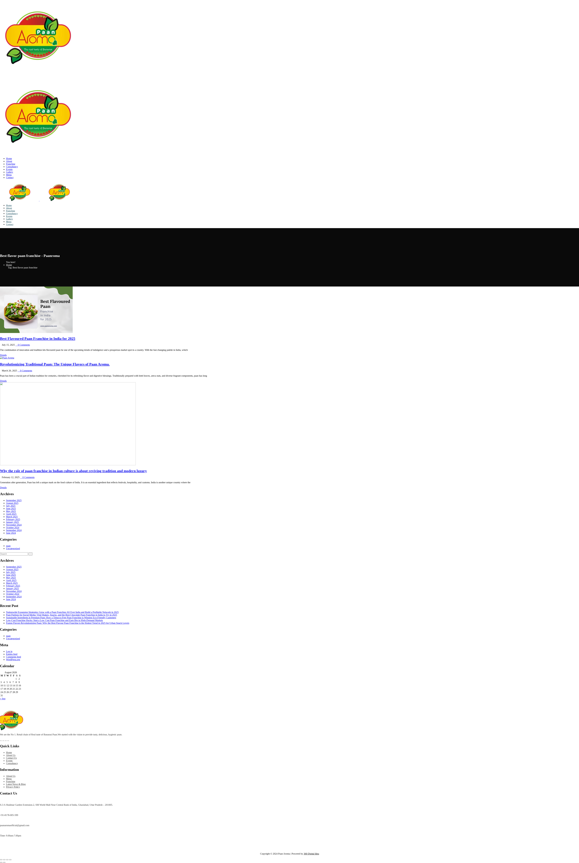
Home (9, 158)
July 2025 (10, 506)
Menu (9, 175)
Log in (9, 651)
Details (3, 355)
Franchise (10, 164)
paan (8, 546)
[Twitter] (3, 739)
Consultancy (12, 166)
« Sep (2, 698)
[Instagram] (8, 739)
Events (9, 169)
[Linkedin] (6, 739)
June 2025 (11, 508)
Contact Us (11, 758)
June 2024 (11, 533)
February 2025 (13, 519)
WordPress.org (13, 659)
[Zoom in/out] (1, 859)
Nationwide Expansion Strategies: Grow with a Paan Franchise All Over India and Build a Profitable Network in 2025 (62, 612)
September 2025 (14, 500)
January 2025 (12, 522)
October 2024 (12, 527)
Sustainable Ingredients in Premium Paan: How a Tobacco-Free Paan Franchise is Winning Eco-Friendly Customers (61, 617)
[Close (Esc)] (10, 859)
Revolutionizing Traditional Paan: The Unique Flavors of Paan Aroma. (55, 364)
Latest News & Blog (16, 784)
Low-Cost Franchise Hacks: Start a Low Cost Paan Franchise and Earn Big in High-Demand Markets (54, 620)
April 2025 (11, 514)
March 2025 (12, 516)
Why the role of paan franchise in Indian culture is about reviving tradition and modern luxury (73, 471)
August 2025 (12, 503)
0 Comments (23, 345)
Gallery (9, 172)
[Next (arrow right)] (4, 862)
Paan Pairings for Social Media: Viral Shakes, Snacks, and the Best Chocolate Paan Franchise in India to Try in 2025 (61, 615)
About (9, 161)
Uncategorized (13, 548)
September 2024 (14, 530)
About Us (10, 755)
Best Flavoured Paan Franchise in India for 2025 (37, 339)
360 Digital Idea (311, 853)
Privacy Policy (13, 787)
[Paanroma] (37, 74)
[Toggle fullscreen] (4, 859)
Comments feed (13, 657)
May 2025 (11, 511)
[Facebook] (1, 739)
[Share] (7, 859)
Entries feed (11, 654)
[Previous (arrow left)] (1, 862)
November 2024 (14, 525)
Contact (9, 177)
